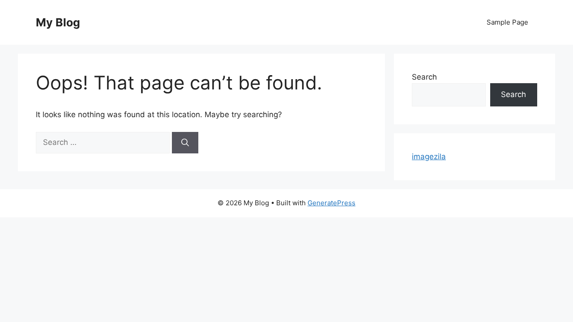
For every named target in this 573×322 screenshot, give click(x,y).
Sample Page (507, 22)
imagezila (429, 156)
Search (424, 76)
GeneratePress (331, 203)
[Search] (185, 142)
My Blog (58, 22)
